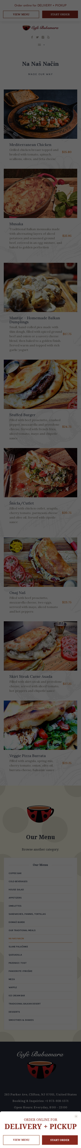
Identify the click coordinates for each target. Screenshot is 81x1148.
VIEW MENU (21, 1140)
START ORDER (59, 1140)
